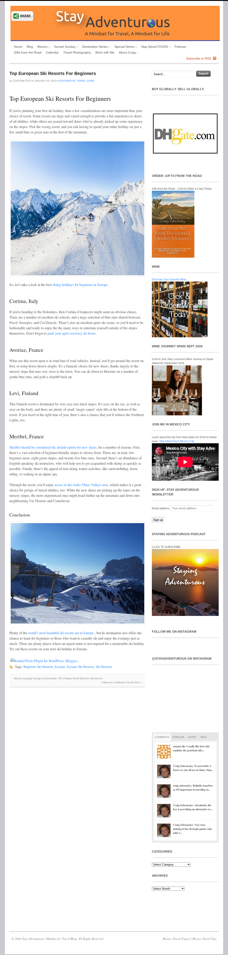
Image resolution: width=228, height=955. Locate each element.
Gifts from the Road (27, 52)
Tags (203, 737)
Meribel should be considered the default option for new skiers (53, 447)
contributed (22, 80)
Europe (60, 667)
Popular (178, 737)
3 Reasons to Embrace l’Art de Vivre (121, 682)
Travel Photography (77, 52)
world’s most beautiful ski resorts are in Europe (61, 632)
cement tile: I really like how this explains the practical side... (191, 748)
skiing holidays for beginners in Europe (80, 284)
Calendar (52, 52)
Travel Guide (85, 80)
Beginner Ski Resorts (38, 667)
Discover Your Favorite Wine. (169, 279)
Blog (30, 46)
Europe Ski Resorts (80, 667)
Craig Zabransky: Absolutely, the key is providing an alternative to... (192, 807)
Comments (162, 737)
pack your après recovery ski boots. (71, 333)
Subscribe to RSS (198, 58)
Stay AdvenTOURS (153, 47)
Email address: (161, 508)
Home (18, 46)
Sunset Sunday (63, 47)
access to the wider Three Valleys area (81, 484)
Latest (192, 737)
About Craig (126, 53)
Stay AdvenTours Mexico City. (177, 441)
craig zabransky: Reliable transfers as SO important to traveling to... (193, 787)
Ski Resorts (104, 667)
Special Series (123, 47)
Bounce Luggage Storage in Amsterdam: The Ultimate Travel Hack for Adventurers (58, 678)
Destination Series (94, 47)
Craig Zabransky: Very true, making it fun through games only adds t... (192, 829)
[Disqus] (77, 752)
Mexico (41, 47)
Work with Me (104, 52)
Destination (67, 80)
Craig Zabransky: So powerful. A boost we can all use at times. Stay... (193, 768)
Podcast (180, 46)
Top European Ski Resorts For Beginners (52, 73)
